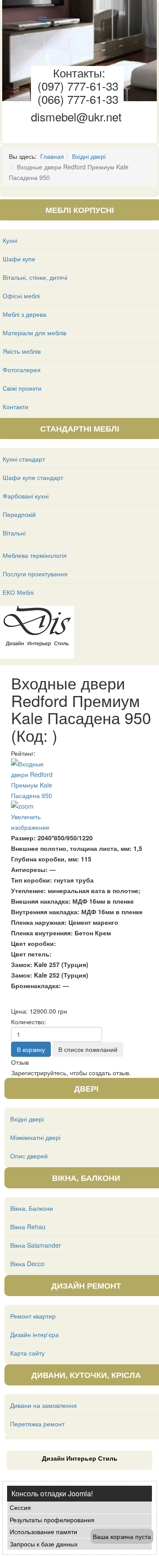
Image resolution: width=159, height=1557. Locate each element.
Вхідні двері (89, 156)
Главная (52, 156)
